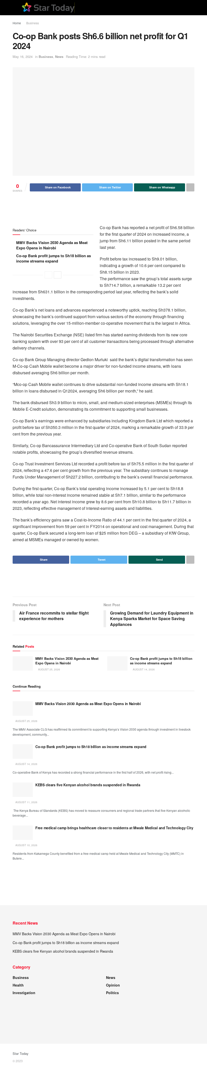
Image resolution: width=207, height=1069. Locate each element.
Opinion (113, 985)
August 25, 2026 (48, 669)
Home (17, 23)
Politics (112, 992)
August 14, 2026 (143, 669)
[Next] (57, 274)
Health (18, 985)
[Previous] (48, 274)
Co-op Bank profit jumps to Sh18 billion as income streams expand (53, 258)
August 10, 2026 (26, 845)
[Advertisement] (103, 207)
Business (32, 23)
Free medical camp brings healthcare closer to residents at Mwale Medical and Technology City (114, 827)
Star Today (21, 1053)
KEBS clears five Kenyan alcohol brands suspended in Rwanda (87, 784)
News (59, 56)
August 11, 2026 (26, 802)
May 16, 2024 (23, 56)
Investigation (24, 992)
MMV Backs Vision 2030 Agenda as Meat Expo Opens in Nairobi (52, 245)
